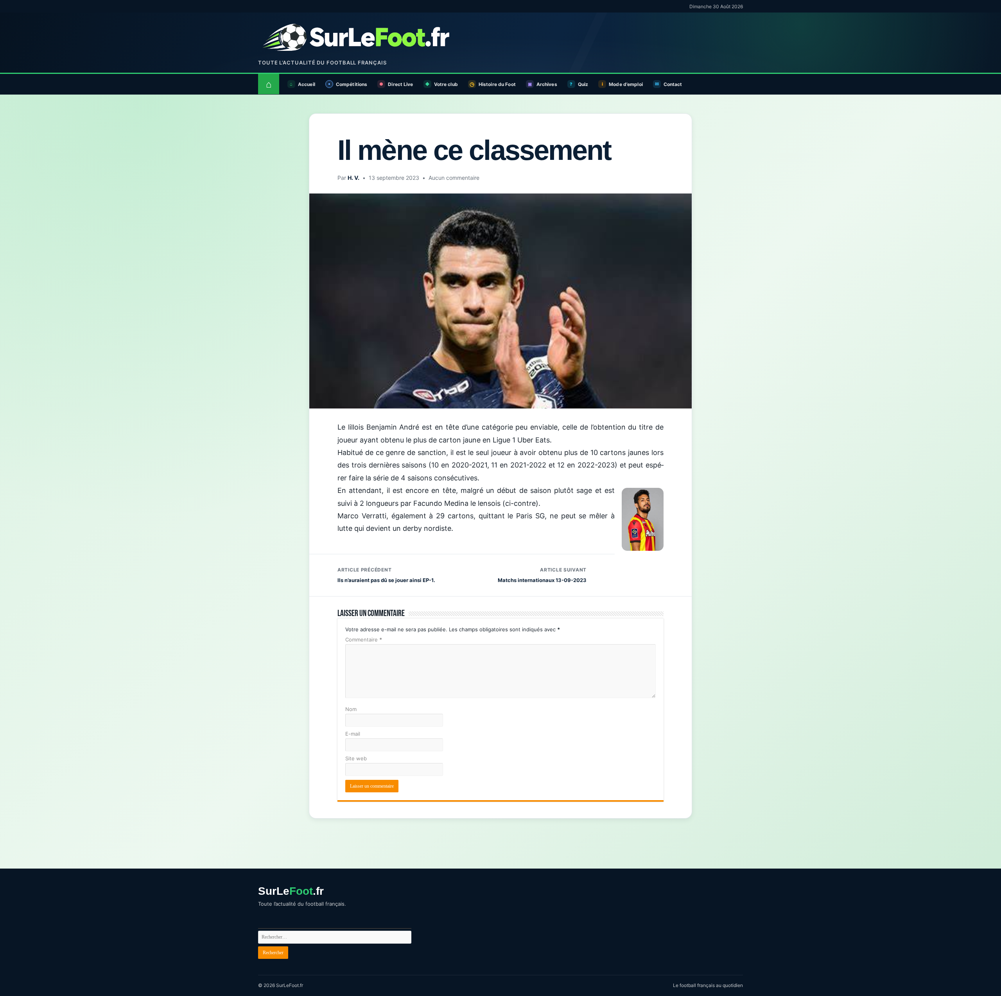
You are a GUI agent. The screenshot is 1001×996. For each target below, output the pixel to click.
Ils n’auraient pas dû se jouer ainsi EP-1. (386, 575)
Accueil (306, 84)
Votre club (446, 84)
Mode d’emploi (626, 84)
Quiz (583, 84)
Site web (356, 758)
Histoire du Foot (497, 84)
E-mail (352, 734)
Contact (673, 84)
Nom (351, 709)
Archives (546, 84)
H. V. (353, 177)
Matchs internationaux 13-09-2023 (542, 575)
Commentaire (363, 639)
